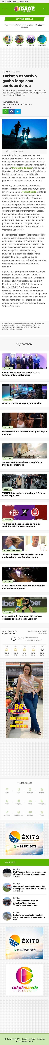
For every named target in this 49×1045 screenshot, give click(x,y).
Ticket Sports (29, 192)
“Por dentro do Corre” (22, 168)
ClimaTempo (42, 633)
